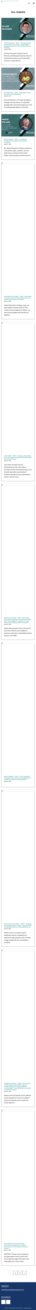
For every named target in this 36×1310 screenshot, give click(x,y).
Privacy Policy (27, 1308)
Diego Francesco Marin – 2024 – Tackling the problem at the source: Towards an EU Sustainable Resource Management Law (18, 925)
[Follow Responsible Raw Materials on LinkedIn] (8, 1302)
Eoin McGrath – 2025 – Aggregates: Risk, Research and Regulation (17, 93)
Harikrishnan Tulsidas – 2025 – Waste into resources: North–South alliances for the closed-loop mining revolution (18, 298)
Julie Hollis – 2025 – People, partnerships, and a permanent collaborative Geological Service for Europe (18, 457)
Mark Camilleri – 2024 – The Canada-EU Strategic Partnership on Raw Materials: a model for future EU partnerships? (17, 778)
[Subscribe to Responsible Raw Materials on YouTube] (3, 1302)
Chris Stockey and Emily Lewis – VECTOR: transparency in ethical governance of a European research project (16, 1246)
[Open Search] (29, 3)
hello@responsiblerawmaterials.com (12, 1289)
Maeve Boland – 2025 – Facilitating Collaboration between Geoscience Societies (15, 141)
